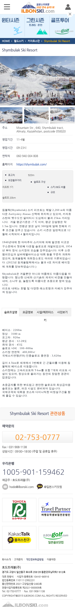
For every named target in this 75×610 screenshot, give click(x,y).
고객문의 (18, 559)
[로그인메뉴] (68, 7)
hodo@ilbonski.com (21, 486)
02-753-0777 (37, 437)
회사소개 (6, 559)
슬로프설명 (10, 312)
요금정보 (28, 312)
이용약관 (51, 559)
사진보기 (62, 312)
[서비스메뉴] (7, 7)
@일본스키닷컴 (53, 486)
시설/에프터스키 (45, 313)
